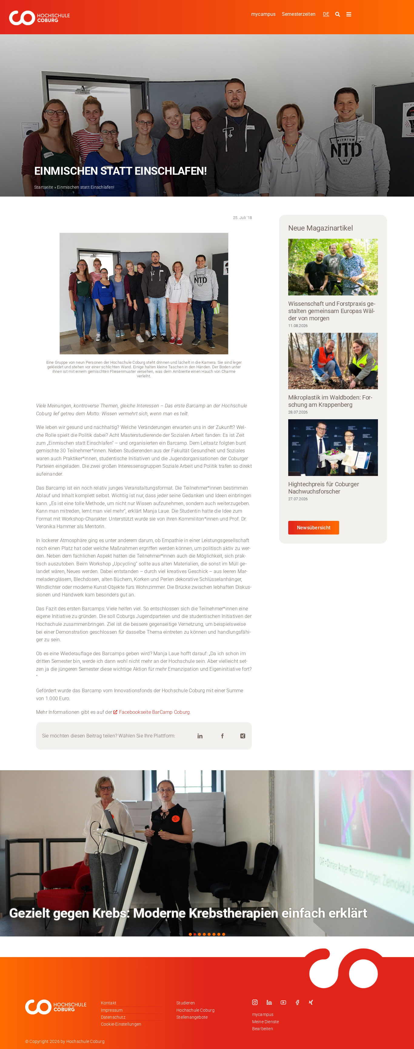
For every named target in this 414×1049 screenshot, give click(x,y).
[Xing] (242, 736)
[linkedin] (269, 1002)
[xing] (311, 1002)
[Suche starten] (338, 14)
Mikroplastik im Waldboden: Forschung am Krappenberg (330, 401)
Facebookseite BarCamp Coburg (154, 712)
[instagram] (255, 1002)
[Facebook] (222, 736)
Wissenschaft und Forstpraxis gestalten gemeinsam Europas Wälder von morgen (332, 311)
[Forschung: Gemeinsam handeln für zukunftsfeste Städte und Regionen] (207, 853)
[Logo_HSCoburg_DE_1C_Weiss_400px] (39, 13)
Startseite (43, 187)
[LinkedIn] (200, 736)
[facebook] (297, 1002)
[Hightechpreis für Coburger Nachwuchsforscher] (333, 447)
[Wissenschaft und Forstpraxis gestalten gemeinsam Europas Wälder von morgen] (333, 267)
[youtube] (283, 1002)
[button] (190, 934)
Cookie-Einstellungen (121, 1024)
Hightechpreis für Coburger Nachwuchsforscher (323, 488)
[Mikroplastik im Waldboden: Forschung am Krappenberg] (333, 361)
